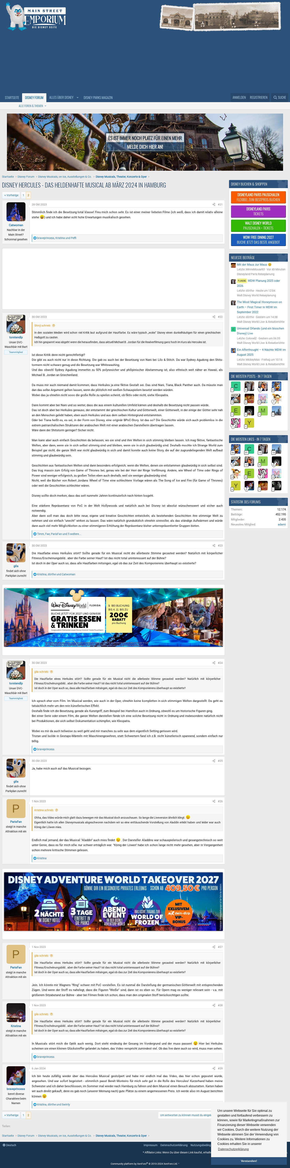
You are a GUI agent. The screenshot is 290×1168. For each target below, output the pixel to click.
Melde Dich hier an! (145, 146)
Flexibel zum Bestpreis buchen (258, 197)
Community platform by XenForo (144, 1163)
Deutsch (11, 1145)
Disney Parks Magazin (98, 97)
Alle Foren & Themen (31, 106)
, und (56, 238)
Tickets (258, 211)
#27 (220, 947)
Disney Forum (34, 97)
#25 (220, 760)
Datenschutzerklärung (174, 1145)
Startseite (12, 97)
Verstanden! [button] (249, 1160)
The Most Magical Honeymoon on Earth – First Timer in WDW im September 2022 (259, 307)
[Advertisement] (145, 63)
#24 (220, 662)
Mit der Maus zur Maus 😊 (254, 264)
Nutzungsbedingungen (205, 1145)
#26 (220, 801)
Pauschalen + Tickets (258, 225)
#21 (220, 204)
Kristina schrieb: (44, 810)
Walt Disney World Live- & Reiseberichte (260, 321)
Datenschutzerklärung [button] (233, 1149)
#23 (220, 545)
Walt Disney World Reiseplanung (256, 295)
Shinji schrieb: (42, 325)
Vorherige (12, 195)
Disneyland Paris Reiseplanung (255, 274)
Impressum (150, 1145)
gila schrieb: (41, 671)
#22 (220, 316)
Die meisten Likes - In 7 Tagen (250, 439)
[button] (63, 97)
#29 (220, 1068)
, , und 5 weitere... (59, 533)
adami (282, 524)
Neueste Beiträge (243, 257)
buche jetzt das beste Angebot (258, 240)
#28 (220, 1005)
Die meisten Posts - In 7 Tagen (251, 376)
